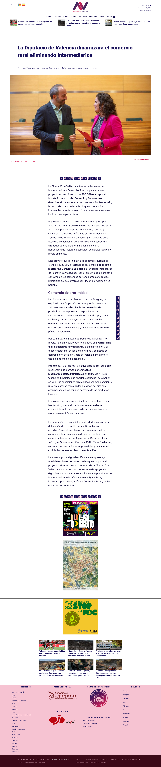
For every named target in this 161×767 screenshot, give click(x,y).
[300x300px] (80, 535)
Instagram (126, 695)
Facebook (126, 691)
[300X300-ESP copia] (80, 616)
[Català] (20, 5)
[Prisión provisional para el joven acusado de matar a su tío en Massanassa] (108, 23)
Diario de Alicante (89, 721)
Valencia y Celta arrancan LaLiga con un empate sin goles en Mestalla (52, 653)
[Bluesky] (85, 178)
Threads (125, 725)
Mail (124, 702)
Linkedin (125, 698)
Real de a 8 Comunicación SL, (60, 759)
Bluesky (125, 717)
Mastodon (126, 721)
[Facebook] (71, 178)
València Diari (87, 726)
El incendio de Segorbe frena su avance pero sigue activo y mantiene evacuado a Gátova (83, 23)
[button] (12, 5)
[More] (99, 178)
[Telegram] (78, 178)
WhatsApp (126, 713)
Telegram (126, 706)
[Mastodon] (82, 178)
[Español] (24, 5)
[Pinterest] (95, 178)
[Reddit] (92, 178)
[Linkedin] (89, 178)
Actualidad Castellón (90, 724)
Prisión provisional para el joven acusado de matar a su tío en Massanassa (108, 653)
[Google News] (61, 178)
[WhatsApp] (120, 714)
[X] (75, 178)
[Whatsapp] (65, 178)
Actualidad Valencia (142, 159)
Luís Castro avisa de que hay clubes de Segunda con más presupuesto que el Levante (79, 673)
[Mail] (120, 702)
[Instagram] (68, 178)
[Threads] (120, 725)
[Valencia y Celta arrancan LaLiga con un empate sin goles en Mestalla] (13, 23)
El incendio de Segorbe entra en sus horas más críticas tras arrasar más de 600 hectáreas (51, 673)
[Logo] (80, 7)
